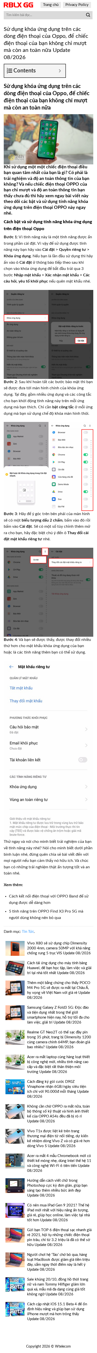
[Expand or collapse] (60, 71)
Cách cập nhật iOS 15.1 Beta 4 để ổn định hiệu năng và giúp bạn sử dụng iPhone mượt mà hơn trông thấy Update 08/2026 (57, 1311)
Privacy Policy (77, 5)
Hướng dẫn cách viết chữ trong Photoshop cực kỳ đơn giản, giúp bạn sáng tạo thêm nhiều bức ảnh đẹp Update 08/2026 (57, 1188)
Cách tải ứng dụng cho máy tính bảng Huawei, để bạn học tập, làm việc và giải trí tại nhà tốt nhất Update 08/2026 (59, 968)
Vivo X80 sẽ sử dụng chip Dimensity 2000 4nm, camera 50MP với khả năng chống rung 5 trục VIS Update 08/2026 (59, 948)
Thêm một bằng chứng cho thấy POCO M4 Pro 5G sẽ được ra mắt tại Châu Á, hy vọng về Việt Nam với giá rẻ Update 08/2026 (58, 990)
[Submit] (88, 15)
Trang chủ (50, 5)
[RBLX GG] (18, 4)
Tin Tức (28, 932)
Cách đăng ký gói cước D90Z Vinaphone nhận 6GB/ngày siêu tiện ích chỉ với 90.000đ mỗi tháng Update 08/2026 (58, 1089)
